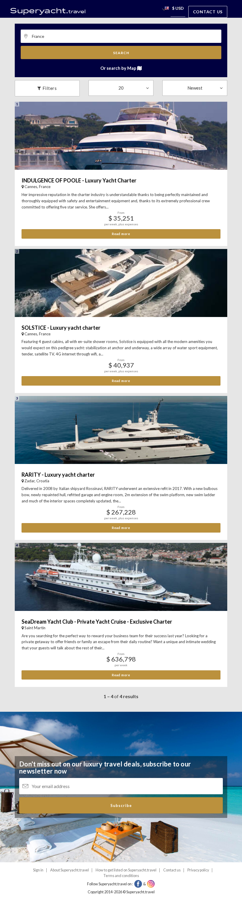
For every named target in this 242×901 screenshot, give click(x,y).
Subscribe (121, 805)
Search (121, 53)
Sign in (38, 870)
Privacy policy (198, 870)
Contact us (208, 11)
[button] (167, 9)
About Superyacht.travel (69, 870)
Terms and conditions (121, 875)
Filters (49, 88)
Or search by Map (118, 68)
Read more (121, 234)
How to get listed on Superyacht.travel (126, 870)
